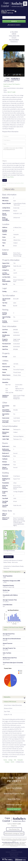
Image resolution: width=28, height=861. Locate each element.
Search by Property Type (14, 793)
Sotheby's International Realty (14, 852)
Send (4, 180)
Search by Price (14, 799)
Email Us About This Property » (12, 84)
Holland (7, 762)
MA (15, 760)
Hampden (20, 760)
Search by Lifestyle (14, 788)
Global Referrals (14, 854)
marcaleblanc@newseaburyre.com (10, 842)
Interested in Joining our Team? (14, 833)
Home (5, 760)
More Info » (7, 86)
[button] (14, 21)
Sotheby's (14, 850)
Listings (10, 760)
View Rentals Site (14, 829)
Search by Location (14, 804)
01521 (12, 762)
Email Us (4, 11)
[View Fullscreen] (5, 538)
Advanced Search (14, 25)
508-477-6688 (11, 92)
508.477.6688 (10, 10)
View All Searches (14, 809)
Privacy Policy (10, 177)
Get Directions (8, 556)
